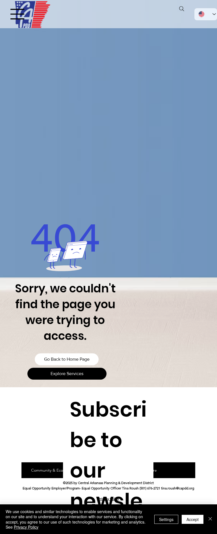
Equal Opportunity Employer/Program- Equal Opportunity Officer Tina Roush (81, 488)
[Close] (210, 519)
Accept (192, 519)
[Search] (182, 9)
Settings (166, 519)
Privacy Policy (108, 499)
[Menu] (17, 14)
